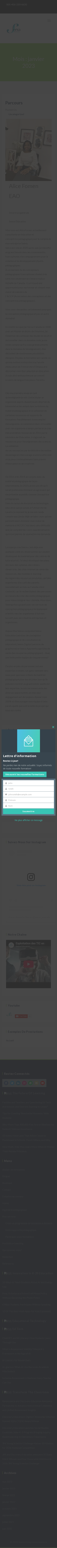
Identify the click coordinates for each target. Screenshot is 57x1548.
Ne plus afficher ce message (29, 820)
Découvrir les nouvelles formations (24, 774)
